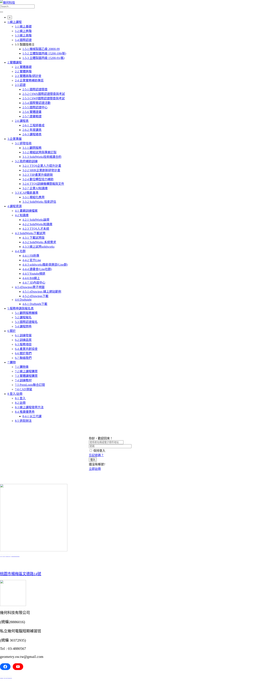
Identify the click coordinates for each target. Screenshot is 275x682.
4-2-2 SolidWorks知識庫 (37, 224)
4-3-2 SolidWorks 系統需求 (39, 242)
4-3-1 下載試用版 (33, 237)
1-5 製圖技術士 (25, 44)
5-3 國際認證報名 (26, 321)
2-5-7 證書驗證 (32, 116)
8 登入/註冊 (14, 393)
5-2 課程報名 (23, 317)
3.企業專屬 (14, 138)
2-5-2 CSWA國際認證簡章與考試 (43, 93)
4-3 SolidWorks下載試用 (30, 233)
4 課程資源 (14, 206)
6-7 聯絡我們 (23, 357)
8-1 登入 (20, 398)
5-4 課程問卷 (23, 326)
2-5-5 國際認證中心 (35, 107)
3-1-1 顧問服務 (32, 147)
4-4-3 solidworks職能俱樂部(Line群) (45, 264)
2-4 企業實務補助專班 (29, 80)
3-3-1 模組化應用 (33, 197)
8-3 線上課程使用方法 (29, 407)
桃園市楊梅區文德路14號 (20, 574)
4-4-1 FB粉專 (30, 255)
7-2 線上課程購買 (26, 371)
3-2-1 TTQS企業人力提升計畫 (41, 165)
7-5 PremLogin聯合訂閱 (30, 384)
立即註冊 (95, 468)
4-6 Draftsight (23, 299)
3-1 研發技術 (23, 143)
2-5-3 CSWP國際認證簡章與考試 (43, 98)
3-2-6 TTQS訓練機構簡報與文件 (43, 183)
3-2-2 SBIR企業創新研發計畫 (41, 170)
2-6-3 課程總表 (32, 134)
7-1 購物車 (22, 366)
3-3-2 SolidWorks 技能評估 (39, 201)
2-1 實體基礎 (23, 67)
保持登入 (99, 450)
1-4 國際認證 (23, 40)
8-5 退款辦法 (23, 420)
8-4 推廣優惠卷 (25, 411)
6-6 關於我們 (23, 353)
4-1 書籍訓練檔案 (26, 210)
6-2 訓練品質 (23, 339)
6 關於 (11, 330)
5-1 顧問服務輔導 (26, 313)
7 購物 (11, 362)
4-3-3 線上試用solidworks (38, 246)
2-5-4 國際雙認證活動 (36, 102)
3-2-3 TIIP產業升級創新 (37, 174)
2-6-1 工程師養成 (33, 125)
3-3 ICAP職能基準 (27, 192)
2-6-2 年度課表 (32, 129)
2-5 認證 (20, 84)
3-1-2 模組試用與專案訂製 (39, 152)
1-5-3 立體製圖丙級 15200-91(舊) (43, 58)
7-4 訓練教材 (23, 380)
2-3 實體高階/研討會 (28, 76)
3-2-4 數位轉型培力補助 (38, 179)
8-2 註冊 (20, 402)
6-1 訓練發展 (23, 335)
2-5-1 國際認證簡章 (35, 89)
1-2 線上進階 (23, 31)
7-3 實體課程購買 (26, 375)
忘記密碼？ (96, 455)
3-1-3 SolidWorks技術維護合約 (41, 156)
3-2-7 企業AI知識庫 (35, 188)
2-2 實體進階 (23, 71)
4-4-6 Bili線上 (31, 278)
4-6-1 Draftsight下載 (34, 304)
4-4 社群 (20, 251)
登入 (92, 459)
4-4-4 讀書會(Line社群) (37, 269)
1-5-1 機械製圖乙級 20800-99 (41, 49)
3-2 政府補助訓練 (26, 161)
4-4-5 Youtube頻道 (33, 273)
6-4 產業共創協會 (26, 348)
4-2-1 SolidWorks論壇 (35, 219)
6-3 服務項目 (23, 344)
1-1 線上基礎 (23, 26)
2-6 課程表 (22, 120)
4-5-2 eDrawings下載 (35, 296)
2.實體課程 (14, 62)
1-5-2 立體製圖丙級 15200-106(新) (44, 53)
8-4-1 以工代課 (32, 416)
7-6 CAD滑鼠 (23, 389)
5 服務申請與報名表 (20, 308)
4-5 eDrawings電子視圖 (30, 287)
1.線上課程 (14, 22)
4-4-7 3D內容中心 (33, 282)
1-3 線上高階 (23, 35)
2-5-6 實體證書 (32, 111)
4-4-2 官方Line (31, 260)
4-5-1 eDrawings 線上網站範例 (41, 291)
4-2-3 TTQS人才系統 (35, 228)
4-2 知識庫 (22, 215)
